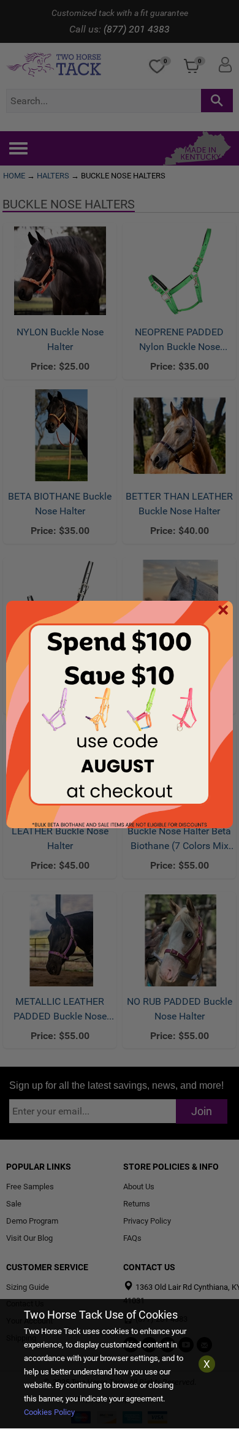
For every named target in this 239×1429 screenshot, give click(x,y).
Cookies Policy (49, 1412)
